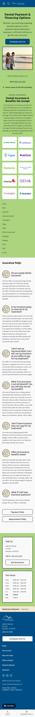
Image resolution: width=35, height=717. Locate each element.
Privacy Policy (6, 688)
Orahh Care (18, 690)
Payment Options (8, 665)
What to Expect (7, 660)
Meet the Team (7, 655)
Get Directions (17, 562)
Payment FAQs (17, 512)
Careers (12, 690)
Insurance (5, 670)
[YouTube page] (11, 675)
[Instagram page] (7, 675)
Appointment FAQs (17, 519)
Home (4, 646)
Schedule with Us (17, 41)
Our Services (7, 651)
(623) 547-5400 (20, 82)
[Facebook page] (3, 675)
